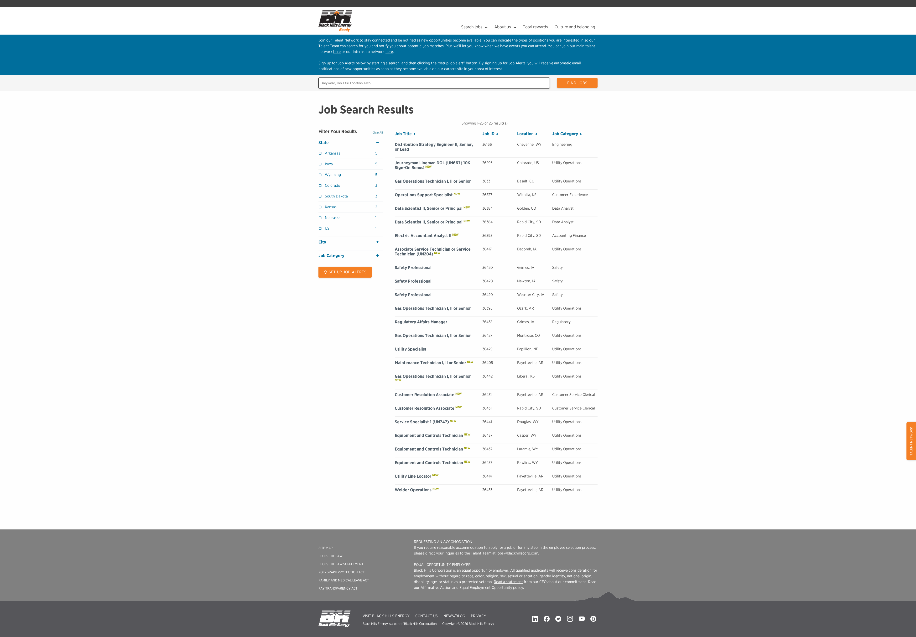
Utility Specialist (411, 349)
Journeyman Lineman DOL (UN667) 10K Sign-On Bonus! (432, 165)
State (323, 142)
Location (526, 133)
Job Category (331, 255)
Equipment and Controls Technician (429, 435)
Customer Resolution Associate (424, 394)
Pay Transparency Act (338, 588)
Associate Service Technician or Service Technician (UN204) (433, 251)
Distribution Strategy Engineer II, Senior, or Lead (434, 147)
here (337, 51)
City (322, 242)
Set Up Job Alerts (347, 272)
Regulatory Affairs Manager (421, 321)
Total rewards (535, 26)
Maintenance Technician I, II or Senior (430, 362)
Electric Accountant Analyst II (423, 235)
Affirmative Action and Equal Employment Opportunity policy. (472, 587)
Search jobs (471, 26)
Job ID (489, 133)
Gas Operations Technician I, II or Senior (433, 181)
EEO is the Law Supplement (341, 564)
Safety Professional (413, 267)
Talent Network (911, 441)
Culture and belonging (575, 26)
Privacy (478, 616)
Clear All (378, 132)
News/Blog (454, 616)
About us (502, 26)
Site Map (325, 548)
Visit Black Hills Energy (386, 616)
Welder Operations (413, 489)
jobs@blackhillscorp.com (517, 553)
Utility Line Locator (413, 476)
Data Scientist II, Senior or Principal (429, 208)
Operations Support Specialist (424, 194)
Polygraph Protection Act (341, 572)
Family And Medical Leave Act (343, 580)
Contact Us (426, 616)
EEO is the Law (330, 556)
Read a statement (508, 582)
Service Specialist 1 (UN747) (422, 421)
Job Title (404, 133)
